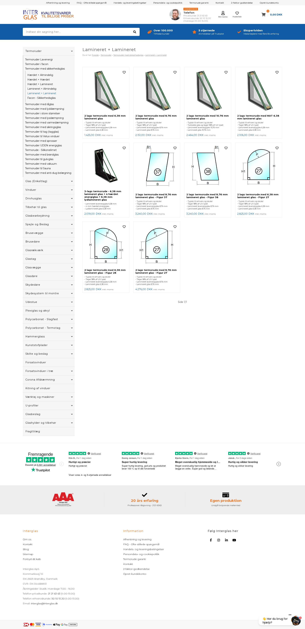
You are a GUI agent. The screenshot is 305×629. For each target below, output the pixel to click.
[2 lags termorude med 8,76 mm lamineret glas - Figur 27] (156, 245)
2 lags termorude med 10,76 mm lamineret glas (207, 117)
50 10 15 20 (58, 598)
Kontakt (220, 2)
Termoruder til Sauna (38, 168)
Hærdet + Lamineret (40, 84)
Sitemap (28, 554)
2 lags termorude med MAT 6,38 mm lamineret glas (258, 117)
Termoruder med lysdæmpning (44, 118)
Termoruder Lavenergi (39, 59)
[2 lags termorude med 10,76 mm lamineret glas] (207, 91)
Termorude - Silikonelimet (41, 150)
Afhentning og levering (58, 2)
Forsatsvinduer (35, 362)
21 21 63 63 (54, 593)
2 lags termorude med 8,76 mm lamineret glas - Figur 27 (156, 271)
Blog (26, 549)
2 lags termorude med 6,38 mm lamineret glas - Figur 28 (105, 271)
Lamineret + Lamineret (41, 93)
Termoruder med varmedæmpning (46, 122)
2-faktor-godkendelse (242, 2)
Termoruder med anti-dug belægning (48, 173)
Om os (27, 539)
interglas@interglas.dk (44, 603)
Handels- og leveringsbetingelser (130, 2)
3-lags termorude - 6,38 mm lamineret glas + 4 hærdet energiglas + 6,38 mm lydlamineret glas (102, 195)
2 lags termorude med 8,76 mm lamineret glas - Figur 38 (207, 196)
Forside (95, 55)
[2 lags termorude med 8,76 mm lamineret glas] (156, 91)
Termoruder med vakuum (41, 163)
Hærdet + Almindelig (40, 75)
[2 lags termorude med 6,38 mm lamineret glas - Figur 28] (105, 245)
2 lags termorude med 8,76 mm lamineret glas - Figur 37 (156, 196)
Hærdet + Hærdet (38, 79)
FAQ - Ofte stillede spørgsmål (92, 2)
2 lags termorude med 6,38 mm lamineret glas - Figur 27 (258, 196)
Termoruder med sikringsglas (43, 127)
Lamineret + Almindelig (41, 88)
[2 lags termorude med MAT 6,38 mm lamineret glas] (258, 91)
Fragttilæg (32, 431)
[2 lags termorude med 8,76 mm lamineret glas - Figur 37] (156, 168)
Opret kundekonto (269, 2)
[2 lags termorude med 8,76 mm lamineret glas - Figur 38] (207, 168)
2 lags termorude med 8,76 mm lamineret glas (156, 117)
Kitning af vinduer (37, 388)
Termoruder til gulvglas (39, 159)
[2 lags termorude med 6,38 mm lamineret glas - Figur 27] (258, 168)
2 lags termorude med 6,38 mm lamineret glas (105, 117)
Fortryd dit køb (32, 559)
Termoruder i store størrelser (42, 113)
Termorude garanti (199, 2)
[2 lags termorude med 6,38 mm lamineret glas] (105, 91)
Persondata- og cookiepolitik (167, 2)
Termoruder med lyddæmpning (44, 108)
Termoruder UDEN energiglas (43, 145)
